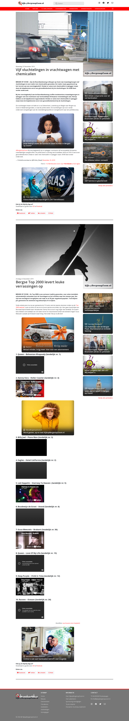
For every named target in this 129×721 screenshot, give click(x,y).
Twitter (32, 213)
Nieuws (43, 699)
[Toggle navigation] (113, 8)
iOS (34, 206)
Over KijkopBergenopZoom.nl (75, 696)
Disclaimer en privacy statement (76, 707)
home (27, 9)
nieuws (35, 9)
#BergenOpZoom (22, 150)
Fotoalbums (44, 704)
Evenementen (45, 702)
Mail (51, 213)
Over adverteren (71, 699)
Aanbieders (44, 707)
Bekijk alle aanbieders (105, 186)
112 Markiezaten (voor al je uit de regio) (63, 164)
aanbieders (73, 9)
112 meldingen (46, 9)
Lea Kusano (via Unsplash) (71, 623)
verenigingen (100, 9)
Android (39, 206)
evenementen (61, 9)
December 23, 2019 (49, 160)
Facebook (22, 213)
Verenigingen (45, 712)
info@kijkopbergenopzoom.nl (101, 699)
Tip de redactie (70, 704)
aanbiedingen (86, 9)
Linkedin (42, 213)
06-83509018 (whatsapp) (100, 696)
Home (43, 696)
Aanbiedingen (45, 709)
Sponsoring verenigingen (73, 702)
